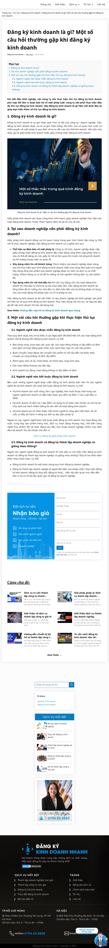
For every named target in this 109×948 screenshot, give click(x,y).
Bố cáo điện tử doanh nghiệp (57, 725)
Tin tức (76, 894)
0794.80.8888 (34, 933)
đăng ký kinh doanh (46, 704)
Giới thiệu (78, 880)
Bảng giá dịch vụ (82, 884)
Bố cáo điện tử (25, 899)
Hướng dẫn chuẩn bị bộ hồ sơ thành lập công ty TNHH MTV (37, 636)
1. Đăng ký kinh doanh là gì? (24, 67)
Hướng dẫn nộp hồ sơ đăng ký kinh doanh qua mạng (50, 310)
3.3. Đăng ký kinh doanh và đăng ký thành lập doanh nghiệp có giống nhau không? (53, 88)
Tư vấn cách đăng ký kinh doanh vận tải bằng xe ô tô (86, 636)
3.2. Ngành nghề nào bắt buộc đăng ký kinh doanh (39, 82)
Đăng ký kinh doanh (15, 54)
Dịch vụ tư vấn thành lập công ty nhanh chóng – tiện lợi (36, 594)
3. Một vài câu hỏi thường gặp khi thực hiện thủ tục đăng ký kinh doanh (47, 75)
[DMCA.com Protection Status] (32, 867)
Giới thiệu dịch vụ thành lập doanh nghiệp (88, 615)
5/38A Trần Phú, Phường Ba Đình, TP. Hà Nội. (80, 915)
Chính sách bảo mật (83, 889)
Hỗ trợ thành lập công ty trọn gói (58, 768)
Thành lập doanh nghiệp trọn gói (35, 880)
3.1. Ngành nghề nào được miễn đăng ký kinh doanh (40, 78)
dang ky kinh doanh (46, 701)
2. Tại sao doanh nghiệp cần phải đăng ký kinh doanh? (38, 71)
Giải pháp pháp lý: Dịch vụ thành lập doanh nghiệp (87, 594)
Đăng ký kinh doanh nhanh (45, 946)
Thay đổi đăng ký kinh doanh (58, 735)
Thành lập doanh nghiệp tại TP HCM (60, 746)
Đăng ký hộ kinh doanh (30, 889)
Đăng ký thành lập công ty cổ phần (59, 757)
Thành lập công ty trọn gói (32, 884)
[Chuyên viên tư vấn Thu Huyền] (54, 800)
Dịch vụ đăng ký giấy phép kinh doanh (54, 435)
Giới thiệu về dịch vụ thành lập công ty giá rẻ (37, 615)
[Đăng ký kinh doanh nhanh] (54, 849)
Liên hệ (77, 899)
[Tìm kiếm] (71, 684)
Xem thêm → (54, 655)
